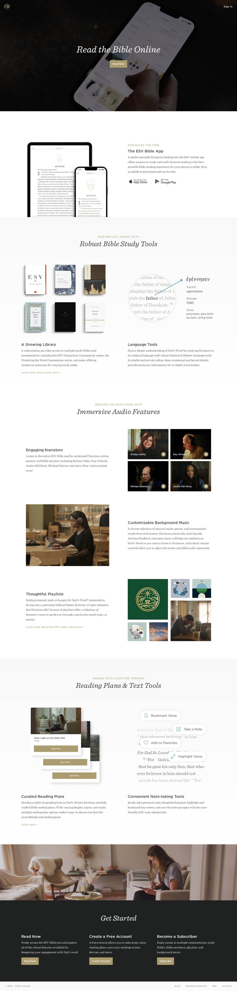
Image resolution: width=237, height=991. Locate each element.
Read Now (118, 63)
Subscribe (165, 961)
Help (214, 986)
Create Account (101, 961)
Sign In (228, 6)
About (177, 986)
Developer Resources (196, 986)
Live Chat (226, 986)
